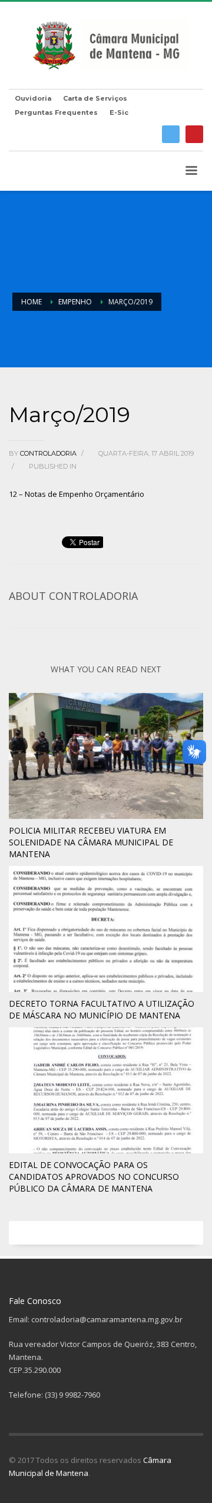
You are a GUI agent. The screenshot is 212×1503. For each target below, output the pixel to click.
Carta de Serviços (95, 98)
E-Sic (119, 112)
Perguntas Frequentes (56, 112)
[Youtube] (194, 134)
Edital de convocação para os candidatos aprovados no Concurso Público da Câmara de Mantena (94, 1176)
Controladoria (49, 453)
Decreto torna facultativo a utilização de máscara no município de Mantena (101, 1009)
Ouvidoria (33, 98)
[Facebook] (171, 134)
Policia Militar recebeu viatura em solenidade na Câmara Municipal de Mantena (91, 842)
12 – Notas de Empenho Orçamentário (76, 494)
